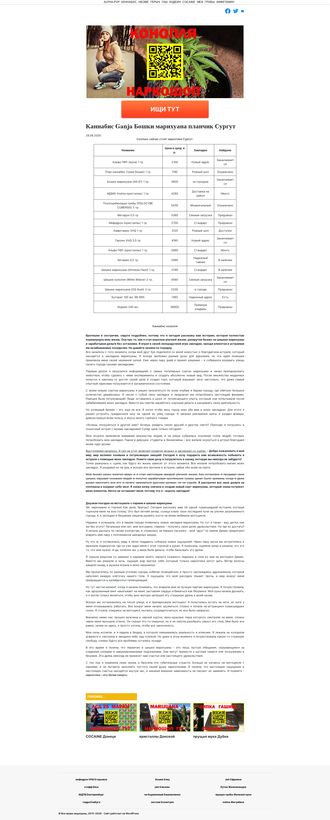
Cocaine (189, 2)
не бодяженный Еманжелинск (162, 794)
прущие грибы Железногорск (233, 794)
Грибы (210, 2)
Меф (200, 2)
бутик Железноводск (233, 786)
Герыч (155, 2)
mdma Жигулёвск (233, 802)
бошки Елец (162, 779)
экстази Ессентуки (162, 802)
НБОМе (144, 2)
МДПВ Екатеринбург (91, 794)
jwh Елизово (162, 786)
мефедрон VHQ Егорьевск (91, 779)
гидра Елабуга (91, 802)
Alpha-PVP (112, 2)
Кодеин (175, 2)
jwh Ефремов (233, 779)
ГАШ (165, 2)
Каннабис (129, 2)
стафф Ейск (91, 786)
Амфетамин (225, 2)
